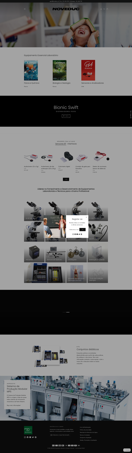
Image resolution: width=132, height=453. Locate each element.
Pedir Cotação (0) (131, 114)
